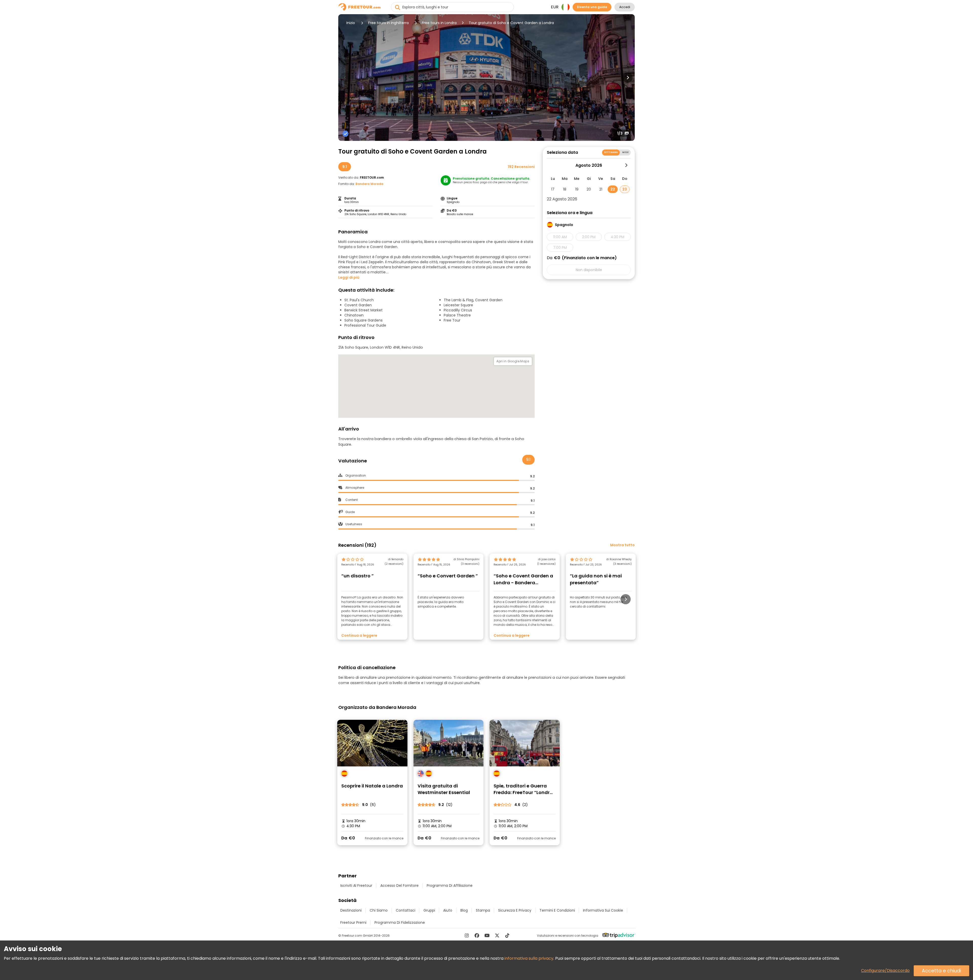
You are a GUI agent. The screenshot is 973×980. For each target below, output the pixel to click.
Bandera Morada (369, 184)
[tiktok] (507, 935)
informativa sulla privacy (528, 958)
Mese (625, 152)
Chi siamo (379, 910)
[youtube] (487, 935)
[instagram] (467, 935)
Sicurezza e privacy (514, 910)
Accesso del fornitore (399, 885)
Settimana (611, 152)
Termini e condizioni (557, 910)
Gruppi (429, 910)
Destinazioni (351, 910)
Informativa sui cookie (603, 910)
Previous (345, 77)
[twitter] (497, 935)
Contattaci (405, 910)
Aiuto (447, 910)
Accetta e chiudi (941, 970)
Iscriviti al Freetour (356, 885)
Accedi (624, 7)
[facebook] (477, 935)
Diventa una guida (592, 7)
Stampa (483, 910)
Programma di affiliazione (450, 885)
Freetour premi (353, 922)
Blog (464, 910)
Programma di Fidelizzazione (400, 922)
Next (628, 77)
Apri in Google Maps (512, 361)
